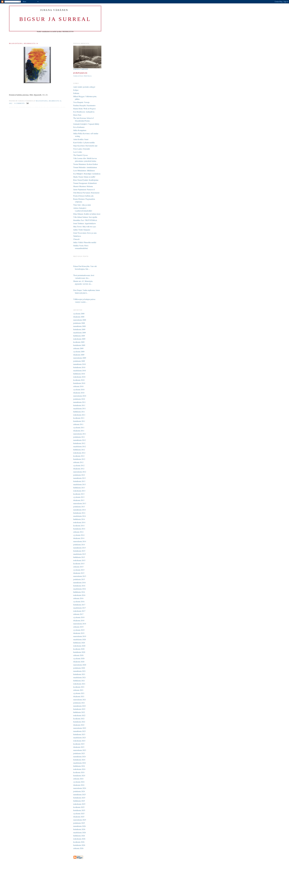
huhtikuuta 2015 (79, 557)
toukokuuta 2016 (79, 595)
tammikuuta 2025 (79, 794)
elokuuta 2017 (78, 614)
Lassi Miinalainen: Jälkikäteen (84, 170)
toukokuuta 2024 (79, 769)
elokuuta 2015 (78, 566)
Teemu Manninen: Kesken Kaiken (85, 164)
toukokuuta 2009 (79, 339)
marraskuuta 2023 (79, 750)
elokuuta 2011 (78, 424)
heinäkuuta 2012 (79, 459)
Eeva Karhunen (78, 127)
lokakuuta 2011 (78, 430)
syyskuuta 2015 (78, 570)
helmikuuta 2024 (79, 759)
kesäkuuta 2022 (78, 718)
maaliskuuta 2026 (79, 832)
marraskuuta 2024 (79, 788)
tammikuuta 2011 (79, 402)
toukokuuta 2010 (79, 377)
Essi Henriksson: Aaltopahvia (83, 112)
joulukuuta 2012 (79, 475)
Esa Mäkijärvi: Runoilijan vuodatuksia (86, 173)
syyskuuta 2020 (78, 658)
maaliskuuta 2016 (79, 589)
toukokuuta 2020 (79, 646)
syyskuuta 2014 (78, 535)
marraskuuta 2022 (79, 728)
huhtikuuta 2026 (79, 835)
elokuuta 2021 (78, 690)
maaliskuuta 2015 (79, 554)
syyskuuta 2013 (78, 497)
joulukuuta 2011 (79, 437)
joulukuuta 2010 (79, 399)
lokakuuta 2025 (78, 816)
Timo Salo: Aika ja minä (82, 205)
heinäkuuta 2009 (79, 345)
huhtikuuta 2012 (79, 449)
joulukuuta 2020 (79, 668)
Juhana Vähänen (80, 69)
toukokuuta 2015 (79, 560)
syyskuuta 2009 (78, 351)
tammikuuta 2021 (79, 671)
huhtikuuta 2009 (79, 335)
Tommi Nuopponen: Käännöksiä (85, 183)
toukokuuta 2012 (79, 453)
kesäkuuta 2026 (78, 842)
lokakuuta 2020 (78, 661)
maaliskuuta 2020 (79, 639)
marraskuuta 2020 (79, 665)
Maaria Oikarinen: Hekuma (83, 186)
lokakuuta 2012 (78, 468)
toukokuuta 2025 (79, 804)
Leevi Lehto (77, 152)
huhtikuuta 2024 (79, 766)
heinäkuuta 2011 (79, 421)
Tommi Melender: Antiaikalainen (85, 167)
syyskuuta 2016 (78, 601)
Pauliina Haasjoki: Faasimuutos (84, 105)
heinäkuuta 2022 (79, 721)
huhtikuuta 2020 (79, 642)
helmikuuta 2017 (79, 604)
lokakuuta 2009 (78, 354)
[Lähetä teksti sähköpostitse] (27, 103)
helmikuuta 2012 (79, 443)
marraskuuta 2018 (79, 623)
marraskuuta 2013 (79, 503)
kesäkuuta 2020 (78, 649)
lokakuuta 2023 (78, 747)
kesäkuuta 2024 (78, 772)
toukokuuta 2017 (79, 611)
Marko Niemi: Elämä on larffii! (84, 177)
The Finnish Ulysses (80, 155)
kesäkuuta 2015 (78, 563)
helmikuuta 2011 (79, 405)
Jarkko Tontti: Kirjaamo (81, 229)
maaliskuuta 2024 (79, 763)
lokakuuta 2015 (78, 573)
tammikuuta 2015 (79, 547)
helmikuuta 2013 (79, 481)
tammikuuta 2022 (79, 706)
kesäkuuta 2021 (78, 687)
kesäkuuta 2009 (78, 342)
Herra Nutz (77, 115)
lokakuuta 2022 (78, 725)
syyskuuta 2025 (78, 813)
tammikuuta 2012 (79, 440)
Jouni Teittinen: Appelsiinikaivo (84, 223)
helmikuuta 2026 (79, 829)
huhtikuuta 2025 (79, 801)
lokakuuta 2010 (78, 392)
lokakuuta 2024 (78, 785)
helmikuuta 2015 (79, 551)
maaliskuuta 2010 (79, 370)
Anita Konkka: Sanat (80, 139)
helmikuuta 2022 (79, 709)
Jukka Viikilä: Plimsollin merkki (84, 242)
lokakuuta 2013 (78, 500)
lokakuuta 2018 (78, 620)
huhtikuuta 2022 (79, 712)
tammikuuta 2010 (79, 364)
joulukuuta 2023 (79, 753)
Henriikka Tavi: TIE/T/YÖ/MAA (85, 220)
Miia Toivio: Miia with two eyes (84, 226)
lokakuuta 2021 (78, 696)
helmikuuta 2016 (79, 585)
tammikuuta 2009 (79, 326)
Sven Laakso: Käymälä (81, 149)
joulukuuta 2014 (79, 544)
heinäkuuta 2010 (79, 383)
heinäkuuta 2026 (79, 845)
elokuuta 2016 (78, 598)
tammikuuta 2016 (79, 582)
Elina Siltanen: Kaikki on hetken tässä (86, 214)
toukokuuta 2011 (79, 415)
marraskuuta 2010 (79, 396)
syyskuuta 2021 (78, 693)
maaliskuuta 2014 (79, 516)
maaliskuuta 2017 (79, 608)
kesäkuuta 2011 (78, 418)
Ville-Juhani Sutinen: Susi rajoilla (85, 217)
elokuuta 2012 (78, 462)
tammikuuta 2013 (79, 478)
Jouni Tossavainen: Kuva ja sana (85, 233)
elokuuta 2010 (78, 386)
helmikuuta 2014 (79, 513)
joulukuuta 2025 (79, 823)
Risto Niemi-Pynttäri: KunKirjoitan (85, 180)
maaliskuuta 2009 (79, 332)
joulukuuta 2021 (79, 703)
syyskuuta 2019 (78, 630)
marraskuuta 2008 (79, 320)
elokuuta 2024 (78, 778)
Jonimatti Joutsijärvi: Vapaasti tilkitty (86, 124)
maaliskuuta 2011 (79, 408)
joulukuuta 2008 (79, 323)
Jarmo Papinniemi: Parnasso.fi (84, 189)
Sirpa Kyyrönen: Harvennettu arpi (85, 145)
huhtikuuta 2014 (79, 519)
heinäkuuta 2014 (79, 528)
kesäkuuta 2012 (78, 456)
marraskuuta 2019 (79, 636)
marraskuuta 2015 (79, 576)
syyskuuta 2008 (78, 313)
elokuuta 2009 (78, 348)
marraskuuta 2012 (79, 472)
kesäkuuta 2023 (78, 744)
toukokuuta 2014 (79, 522)
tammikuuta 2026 (79, 826)
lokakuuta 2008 (78, 317)
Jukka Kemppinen (79, 130)
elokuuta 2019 (78, 627)
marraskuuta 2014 (79, 541)
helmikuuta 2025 (79, 797)
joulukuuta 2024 (79, 791)
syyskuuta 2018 (78, 617)
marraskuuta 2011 (79, 434)
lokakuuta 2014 (78, 538)
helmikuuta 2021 (79, 674)
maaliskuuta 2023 (79, 737)
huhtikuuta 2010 (79, 373)
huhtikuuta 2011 (79, 411)
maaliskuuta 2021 (79, 677)
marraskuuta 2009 (79, 358)
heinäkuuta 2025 (79, 810)
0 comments (19, 103)
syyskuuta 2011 (78, 427)
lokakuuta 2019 (78, 633)
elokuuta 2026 (78, 848)
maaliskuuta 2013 (79, 484)
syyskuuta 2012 (78, 465)
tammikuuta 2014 (79, 510)
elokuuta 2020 (78, 655)
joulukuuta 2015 (79, 579)
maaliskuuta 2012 (79, 446)
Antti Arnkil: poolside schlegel (84, 87)
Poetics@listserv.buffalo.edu (83, 196)
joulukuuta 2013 (79, 506)
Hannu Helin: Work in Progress (84, 108)
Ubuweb (76, 239)
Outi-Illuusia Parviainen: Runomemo (86, 192)
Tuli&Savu (77, 236)
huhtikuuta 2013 (79, 487)
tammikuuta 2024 (79, 756)
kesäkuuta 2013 (78, 494)
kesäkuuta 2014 (78, 525)
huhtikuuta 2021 (79, 680)
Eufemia (76, 93)
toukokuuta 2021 (79, 684)
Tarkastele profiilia (82, 76)
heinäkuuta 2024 (79, 775)
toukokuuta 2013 (79, 491)
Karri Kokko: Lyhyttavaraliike (84, 142)
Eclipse (75, 90)
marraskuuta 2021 (79, 699)
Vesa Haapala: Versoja (81, 102)
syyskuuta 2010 (78, 389)
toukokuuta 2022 (79, 715)
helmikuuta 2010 (79, 367)
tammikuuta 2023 (79, 731)
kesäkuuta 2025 (78, 807)
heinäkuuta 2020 (79, 652)
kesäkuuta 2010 (78, 380)
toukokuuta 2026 (79, 839)
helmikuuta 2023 (79, 734)
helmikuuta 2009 (79, 329)
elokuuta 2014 (78, 532)
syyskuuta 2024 (78, 782)
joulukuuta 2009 (79, 361)
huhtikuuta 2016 (79, 592)
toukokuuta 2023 (79, 740)
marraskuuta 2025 (79, 820)
